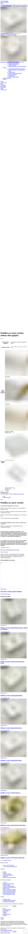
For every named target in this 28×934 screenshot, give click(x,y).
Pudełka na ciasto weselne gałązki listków (12, 695)
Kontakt (4, 872)
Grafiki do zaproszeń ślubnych (9, 887)
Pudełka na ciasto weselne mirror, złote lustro (12, 857)
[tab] (15, 496)
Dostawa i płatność (7, 873)
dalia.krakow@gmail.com (11, 866)
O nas (4, 871)
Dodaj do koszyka (4, 492)
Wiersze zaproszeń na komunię (9, 891)
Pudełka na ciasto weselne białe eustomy (9, 33)
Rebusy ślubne (6, 888)
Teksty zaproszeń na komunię (9, 890)
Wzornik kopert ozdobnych (8, 901)
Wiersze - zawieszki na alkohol (9, 889)
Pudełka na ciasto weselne (18, 494)
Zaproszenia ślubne (12, 34)
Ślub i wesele (10, 5)
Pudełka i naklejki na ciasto (18, 5)
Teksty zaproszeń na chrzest (9, 893)
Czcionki (5, 882)
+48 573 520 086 (10, 865)
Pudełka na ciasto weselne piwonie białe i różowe (11, 62)
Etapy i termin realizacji (8, 875)
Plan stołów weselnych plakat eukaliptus (11, 591)
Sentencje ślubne (6, 884)
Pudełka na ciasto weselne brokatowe (10, 792)
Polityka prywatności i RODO (9, 877)
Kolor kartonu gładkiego (3, 391)
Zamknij (2, 918)
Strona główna (4, 5)
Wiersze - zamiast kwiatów (8, 886)
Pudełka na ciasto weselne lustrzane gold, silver (13, 825)
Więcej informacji (4, 930)
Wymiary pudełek (3, 462)
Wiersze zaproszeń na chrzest (9, 894)
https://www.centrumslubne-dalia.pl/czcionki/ (10, 549)
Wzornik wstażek (6, 899)
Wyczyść (7, 490)
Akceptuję (10, 930)
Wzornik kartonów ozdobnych (9, 900)
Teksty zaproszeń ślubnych (8, 883)
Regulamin (5, 876)
